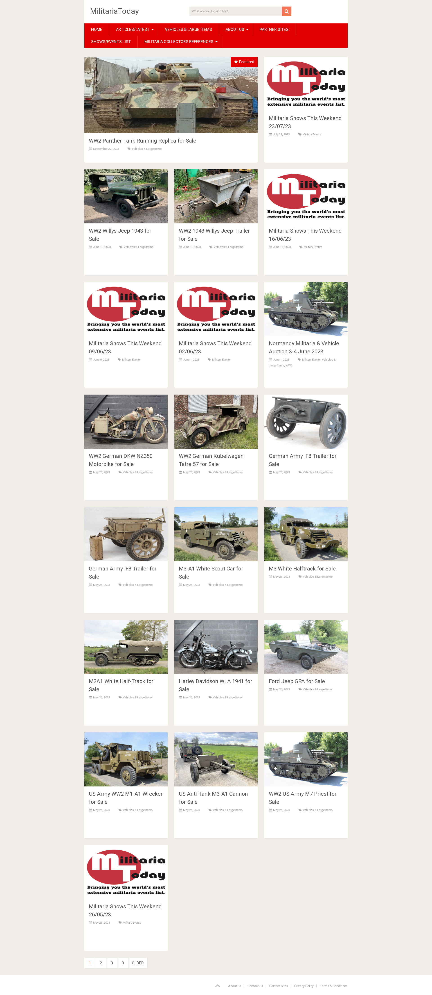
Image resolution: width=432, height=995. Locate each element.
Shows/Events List (111, 41)
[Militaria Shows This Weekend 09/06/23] (126, 309)
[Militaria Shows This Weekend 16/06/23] (306, 196)
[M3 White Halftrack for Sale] (306, 534)
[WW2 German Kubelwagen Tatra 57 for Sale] (216, 422)
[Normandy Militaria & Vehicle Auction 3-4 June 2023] (306, 309)
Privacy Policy (304, 986)
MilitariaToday (114, 11)
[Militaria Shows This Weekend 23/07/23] (306, 84)
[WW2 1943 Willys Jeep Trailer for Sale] (216, 196)
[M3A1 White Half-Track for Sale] (126, 647)
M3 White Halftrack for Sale (302, 569)
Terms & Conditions (334, 986)
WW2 (289, 365)
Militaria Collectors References (178, 41)
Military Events (312, 134)
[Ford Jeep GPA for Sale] (306, 647)
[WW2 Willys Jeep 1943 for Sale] (126, 196)
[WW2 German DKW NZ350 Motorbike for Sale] (126, 422)
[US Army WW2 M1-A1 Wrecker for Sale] (126, 759)
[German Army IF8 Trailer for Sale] (306, 422)
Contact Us (255, 986)
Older (138, 963)
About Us (234, 986)
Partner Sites (274, 29)
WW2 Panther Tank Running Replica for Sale (142, 141)
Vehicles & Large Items (188, 29)
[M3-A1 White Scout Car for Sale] (216, 534)
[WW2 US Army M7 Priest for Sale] (306, 759)
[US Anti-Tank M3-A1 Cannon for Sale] (216, 759)
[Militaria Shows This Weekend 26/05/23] (126, 872)
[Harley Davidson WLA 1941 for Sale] (216, 647)
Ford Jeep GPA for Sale (297, 681)
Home (96, 29)
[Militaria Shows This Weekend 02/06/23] (216, 309)
